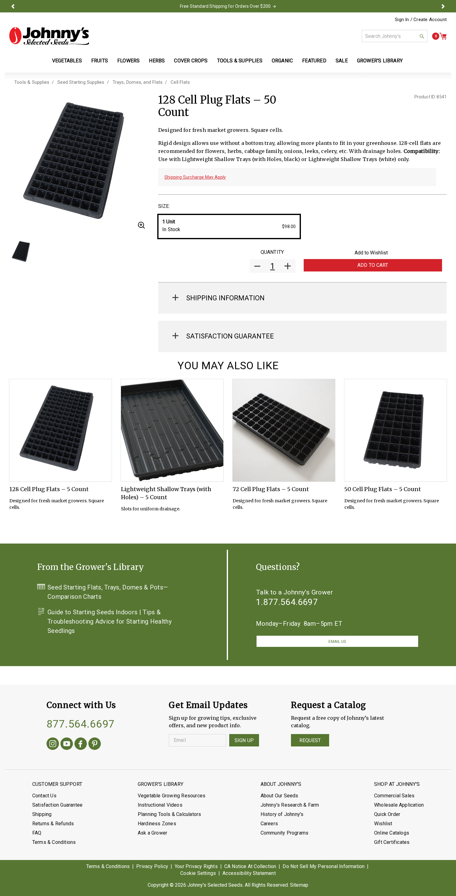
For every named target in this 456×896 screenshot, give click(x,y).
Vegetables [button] (67, 61)
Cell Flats (180, 82)
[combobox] (394, 36)
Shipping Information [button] (225, 298)
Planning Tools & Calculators (169, 814)
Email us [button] (337, 641)
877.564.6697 (81, 724)
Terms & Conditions (54, 842)
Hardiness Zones (157, 824)
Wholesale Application (399, 805)
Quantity (272, 252)
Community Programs (285, 833)
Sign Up (244, 740)
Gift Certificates (391, 842)
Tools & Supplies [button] (239, 61)
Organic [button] (282, 61)
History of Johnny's (282, 814)
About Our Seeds (279, 796)
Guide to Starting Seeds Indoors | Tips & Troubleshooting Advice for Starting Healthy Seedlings (109, 621)
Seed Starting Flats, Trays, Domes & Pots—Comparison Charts (107, 592)
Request (310, 740)
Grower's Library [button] (380, 61)
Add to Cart (372, 265)
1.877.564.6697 (287, 602)
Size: (164, 206)
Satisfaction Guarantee (57, 805)
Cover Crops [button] (191, 61)
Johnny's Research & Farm (290, 805)
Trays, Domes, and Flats (138, 82)
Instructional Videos (160, 805)
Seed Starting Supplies (80, 82)
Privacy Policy (152, 866)
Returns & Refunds (53, 824)
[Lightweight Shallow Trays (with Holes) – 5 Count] (172, 430)
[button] (13, 6)
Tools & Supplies (31, 82)
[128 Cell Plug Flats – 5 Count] (60, 430)
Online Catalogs (391, 833)
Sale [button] (342, 61)
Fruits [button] (99, 61)
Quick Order (387, 814)
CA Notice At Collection (250, 866)
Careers (269, 824)
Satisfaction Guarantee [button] (230, 336)
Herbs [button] (157, 61)
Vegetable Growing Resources (171, 796)
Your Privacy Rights (196, 866)
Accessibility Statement (249, 873)
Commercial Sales (394, 796)
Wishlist (383, 824)
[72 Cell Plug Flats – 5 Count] (284, 430)
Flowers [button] (128, 61)
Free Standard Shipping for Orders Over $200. (226, 6)
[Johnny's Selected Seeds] (49, 36)
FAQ (37, 833)
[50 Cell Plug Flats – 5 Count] (395, 430)
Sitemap (299, 885)
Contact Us (44, 796)
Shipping (42, 814)
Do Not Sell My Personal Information (323, 866)
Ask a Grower (152, 833)
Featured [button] (314, 61)
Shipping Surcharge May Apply (195, 177)
